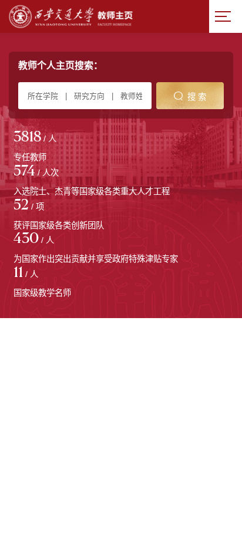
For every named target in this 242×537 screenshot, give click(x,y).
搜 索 (196, 97)
